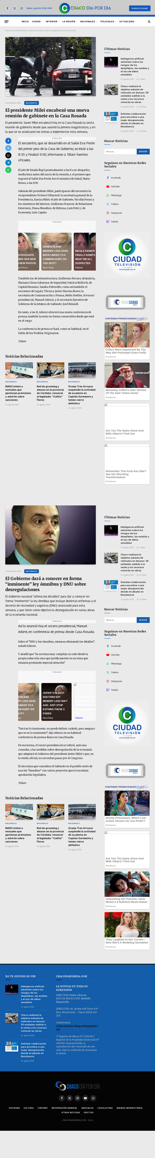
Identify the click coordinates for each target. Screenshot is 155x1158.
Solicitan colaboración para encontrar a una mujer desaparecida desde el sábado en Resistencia (133, 120)
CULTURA (29, 1108)
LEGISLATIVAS (105, 1108)
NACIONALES (87, 21)
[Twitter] (8, 148)
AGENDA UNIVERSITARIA (129, 1108)
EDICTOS (88, 1112)
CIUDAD (36, 21)
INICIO (25, 21)
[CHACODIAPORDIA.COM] (85, 8)
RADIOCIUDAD (140, 8)
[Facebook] (8, 141)
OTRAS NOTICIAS (70, 1112)
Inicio (7, 30)
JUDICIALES (87, 1108)
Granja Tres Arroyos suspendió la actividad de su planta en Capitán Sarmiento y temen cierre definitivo (81, 395)
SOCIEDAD (14, 1108)
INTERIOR (51, 21)
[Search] (148, 21)
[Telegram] (8, 163)
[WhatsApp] (8, 170)
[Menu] (6, 21)
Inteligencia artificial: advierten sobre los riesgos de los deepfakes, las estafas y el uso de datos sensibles (135, 66)
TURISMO (42, 1108)
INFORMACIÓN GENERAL (64, 1108)
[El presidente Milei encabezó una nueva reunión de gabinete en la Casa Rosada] (50, 66)
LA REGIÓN (69, 21)
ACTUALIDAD (126, 21)
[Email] (8, 155)
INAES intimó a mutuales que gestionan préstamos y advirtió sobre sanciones (18, 393)
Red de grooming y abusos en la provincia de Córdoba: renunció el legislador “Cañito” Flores (50, 393)
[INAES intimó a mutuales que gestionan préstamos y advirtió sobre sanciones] (19, 370)
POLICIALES (107, 21)
